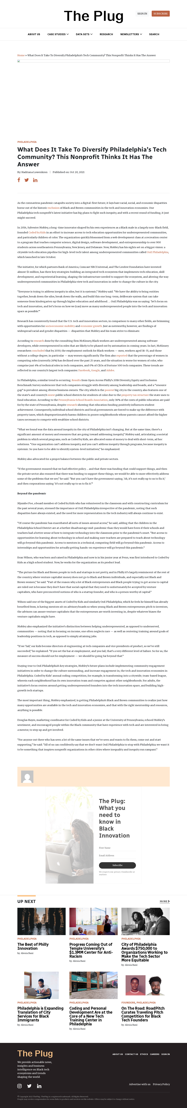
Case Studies (57, 34)
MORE (163, 901)
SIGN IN (142, 13)
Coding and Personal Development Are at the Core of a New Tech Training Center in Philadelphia (90, 1016)
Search (154, 34)
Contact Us (131, 1054)
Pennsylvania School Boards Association (83, 399)
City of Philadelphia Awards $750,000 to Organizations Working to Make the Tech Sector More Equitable (144, 952)
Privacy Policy (161, 1084)
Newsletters (129, 34)
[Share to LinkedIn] (35, 180)
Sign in (165, 1054)
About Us (34, 34)
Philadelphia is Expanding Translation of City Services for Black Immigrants (40, 1014)
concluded (38, 350)
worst (51, 395)
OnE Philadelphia (157, 252)
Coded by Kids (37, 232)
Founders (128, 1002)
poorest (109, 390)
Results (76, 380)
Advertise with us (139, 1084)
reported (121, 355)
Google (95, 370)
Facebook (84, 370)
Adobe (110, 370)
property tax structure (135, 395)
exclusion (54, 207)
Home (21, 55)
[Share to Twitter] (26, 180)
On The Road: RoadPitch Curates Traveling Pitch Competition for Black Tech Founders (143, 1014)
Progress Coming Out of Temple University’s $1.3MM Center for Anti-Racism (91, 950)
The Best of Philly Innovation (33, 946)
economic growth (91, 326)
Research (106, 34)
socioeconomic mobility (60, 326)
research (39, 340)
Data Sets (82, 34)
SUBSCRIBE (161, 13)
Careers (154, 1054)
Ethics (144, 1054)
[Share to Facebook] (18, 180)
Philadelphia (27, 141)
